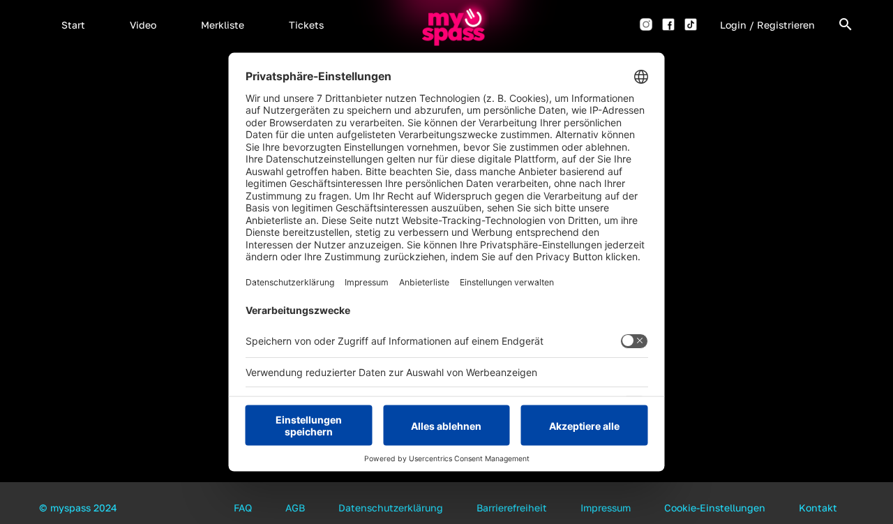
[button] (73, 24)
